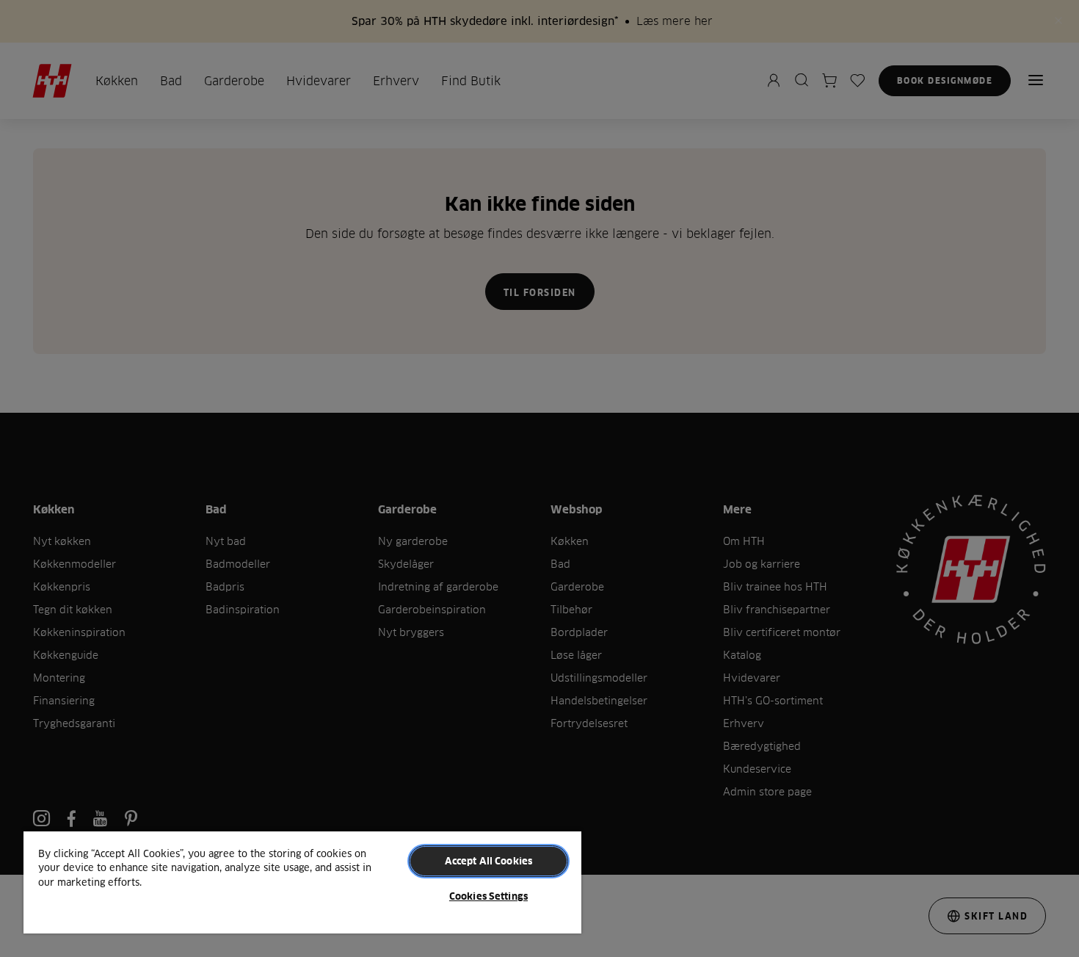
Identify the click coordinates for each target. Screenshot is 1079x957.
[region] (302, 881)
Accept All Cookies (488, 861)
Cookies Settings (488, 896)
